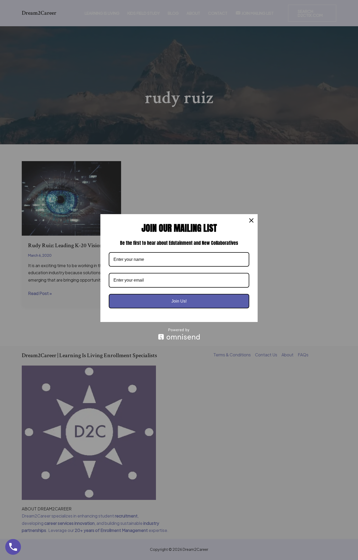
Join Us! (179, 301)
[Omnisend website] (179, 334)
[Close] (251, 220)
